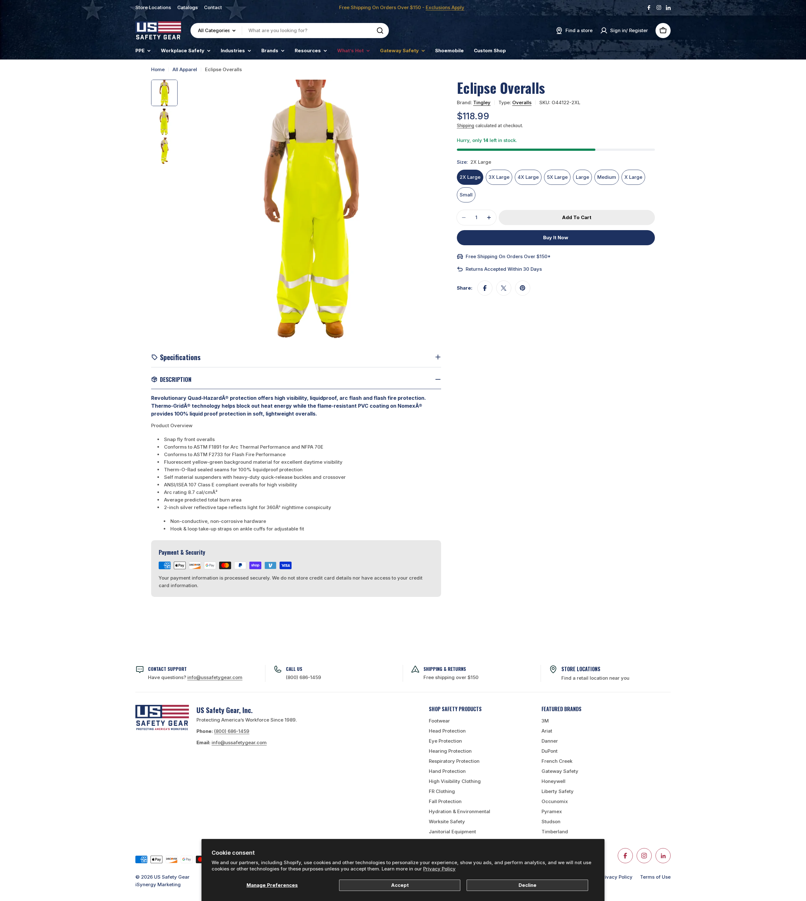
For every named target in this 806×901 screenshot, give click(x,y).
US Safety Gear (172, 877)
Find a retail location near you (595, 678)
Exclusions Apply (445, 7)
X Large (633, 177)
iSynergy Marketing (158, 884)
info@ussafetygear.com (239, 742)
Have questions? (195, 677)
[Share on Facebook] (484, 288)
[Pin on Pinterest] (522, 288)
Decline (527, 885)
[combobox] (289, 30)
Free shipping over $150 (451, 677)
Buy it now (555, 238)
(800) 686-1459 (303, 677)
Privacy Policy (439, 869)
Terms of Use (655, 877)
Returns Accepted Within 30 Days (504, 269)
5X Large (557, 177)
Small (466, 195)
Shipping (465, 125)
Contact (213, 7)
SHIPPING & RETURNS (444, 668)
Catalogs (187, 7)
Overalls (521, 102)
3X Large (499, 177)
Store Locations (153, 7)
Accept (400, 885)
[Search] (380, 30)
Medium (606, 177)
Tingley (482, 102)
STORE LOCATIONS (580, 669)
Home (158, 69)
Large (582, 177)
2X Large (470, 177)
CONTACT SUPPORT (167, 668)
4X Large (528, 177)
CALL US (294, 668)
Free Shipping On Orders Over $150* (508, 256)
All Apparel (185, 69)
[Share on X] (503, 288)
